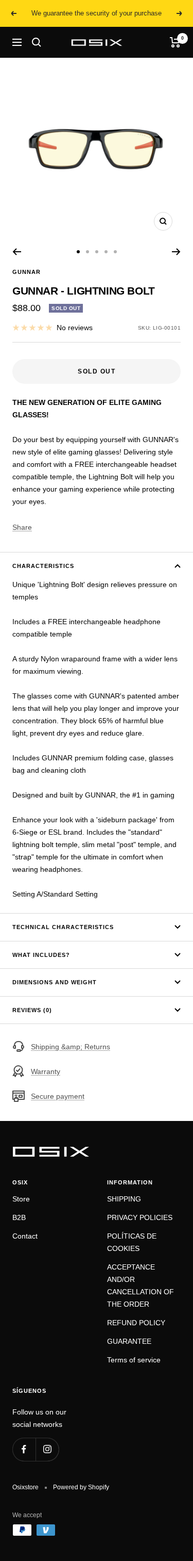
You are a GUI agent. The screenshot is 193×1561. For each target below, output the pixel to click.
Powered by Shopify (81, 1487)
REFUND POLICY (136, 1323)
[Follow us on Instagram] (47, 1449)
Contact (25, 1236)
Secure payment (57, 1096)
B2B (19, 1217)
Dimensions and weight (54, 982)
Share (22, 527)
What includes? (41, 955)
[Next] (176, 251)
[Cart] (175, 42)
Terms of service (134, 1360)
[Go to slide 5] (115, 251)
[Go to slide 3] (96, 251)
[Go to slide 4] (106, 251)
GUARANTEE (129, 1341)
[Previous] (16, 251)
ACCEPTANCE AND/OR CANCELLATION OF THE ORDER (140, 1285)
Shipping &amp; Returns (70, 1047)
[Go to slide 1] (78, 251)
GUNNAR (26, 272)
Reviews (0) (32, 1010)
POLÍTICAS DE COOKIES (131, 1242)
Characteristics (43, 566)
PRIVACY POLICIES (139, 1217)
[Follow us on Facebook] (24, 1449)
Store (21, 1199)
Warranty (45, 1071)
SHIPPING (124, 1199)
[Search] (36, 42)
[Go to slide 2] (87, 251)
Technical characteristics (63, 927)
